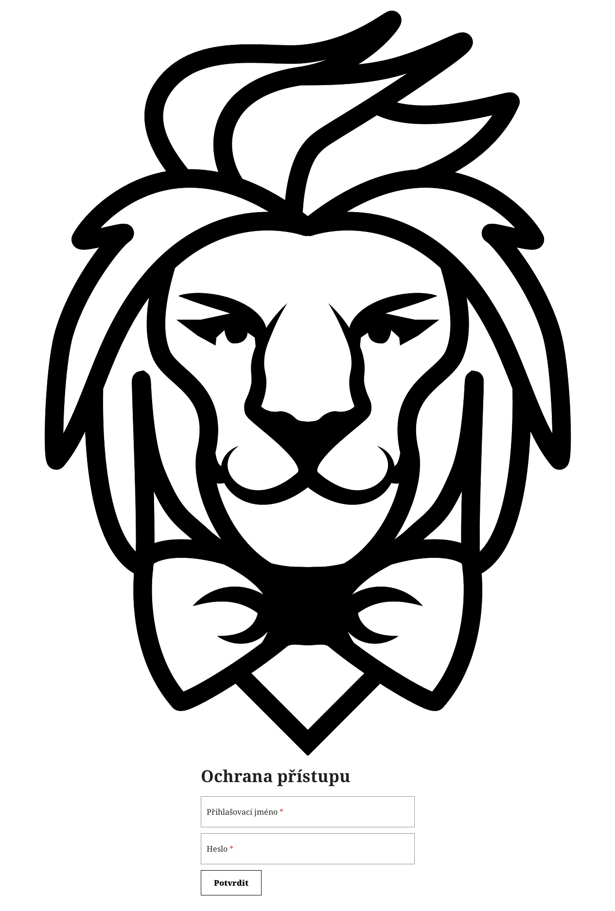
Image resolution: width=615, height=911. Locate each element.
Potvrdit (231, 882)
